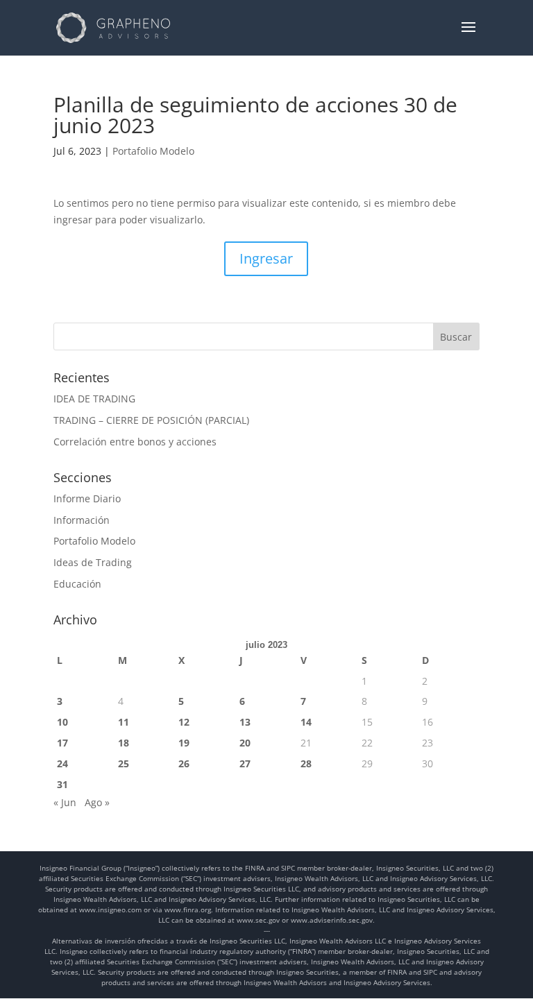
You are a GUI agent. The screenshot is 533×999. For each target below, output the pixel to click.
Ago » (97, 802)
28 (306, 763)
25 (123, 763)
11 (123, 721)
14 (306, 721)
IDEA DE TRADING (94, 398)
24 (62, 763)
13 (245, 721)
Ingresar (266, 258)
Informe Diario (87, 498)
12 (183, 721)
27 (245, 763)
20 (245, 742)
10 (62, 721)
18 (123, 742)
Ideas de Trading (92, 562)
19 (183, 742)
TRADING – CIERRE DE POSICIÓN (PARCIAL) (151, 420)
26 (183, 763)
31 (62, 784)
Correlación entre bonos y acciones (135, 441)
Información (81, 520)
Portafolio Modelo (153, 150)
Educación (77, 583)
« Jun (64, 802)
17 (62, 742)
